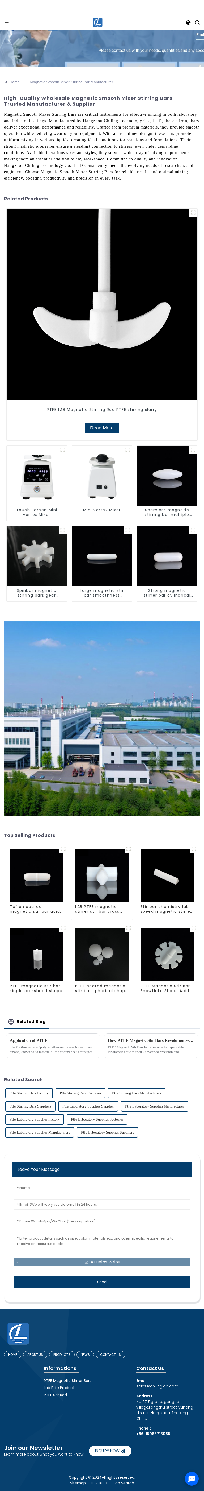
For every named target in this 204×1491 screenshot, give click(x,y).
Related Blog (31, 1021)
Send (102, 1282)
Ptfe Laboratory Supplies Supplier (88, 1106)
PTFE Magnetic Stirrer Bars (67, 1380)
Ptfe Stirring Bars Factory (29, 1093)
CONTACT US (110, 1354)
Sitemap (78, 1483)
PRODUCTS (61, 1354)
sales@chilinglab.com (157, 1383)
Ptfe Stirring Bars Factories (80, 1093)
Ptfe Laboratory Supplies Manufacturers (40, 1132)
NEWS (85, 1354)
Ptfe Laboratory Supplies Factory (35, 1119)
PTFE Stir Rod (55, 1395)
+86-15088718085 (153, 1433)
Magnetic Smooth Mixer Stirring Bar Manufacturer (71, 82)
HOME (12, 1354)
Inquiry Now (107, 1450)
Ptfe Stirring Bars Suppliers (30, 1106)
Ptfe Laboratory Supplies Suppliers (107, 1132)
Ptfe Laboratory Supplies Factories (97, 1119)
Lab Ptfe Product (59, 1387)
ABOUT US (35, 1354)
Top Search (123, 1483)
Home (15, 82)
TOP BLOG (100, 1483)
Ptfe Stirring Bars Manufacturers (136, 1093)
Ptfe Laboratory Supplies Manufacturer (154, 1106)
